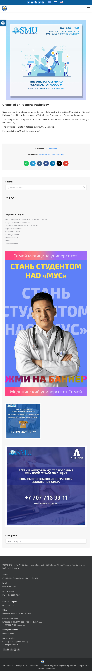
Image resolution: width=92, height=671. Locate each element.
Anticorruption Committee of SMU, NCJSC (21, 225)
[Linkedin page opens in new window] (42, 2)
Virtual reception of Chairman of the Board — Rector (26, 219)
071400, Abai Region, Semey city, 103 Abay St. (20, 578)
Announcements (45, 154)
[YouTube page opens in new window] (32, 2)
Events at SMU (58, 154)
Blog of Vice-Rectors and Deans (17, 222)
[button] (3, 23)
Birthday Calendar (12, 234)
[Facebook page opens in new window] (28, 2)
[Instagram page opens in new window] (35, 2)
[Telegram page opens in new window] (39, 2)
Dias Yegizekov (52, 665)
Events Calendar (11, 237)
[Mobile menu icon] (88, 8)
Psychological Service (13, 228)
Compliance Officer (12, 231)
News (7, 240)
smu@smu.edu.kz (9, 586)
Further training (8, 638)
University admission (10, 618)
